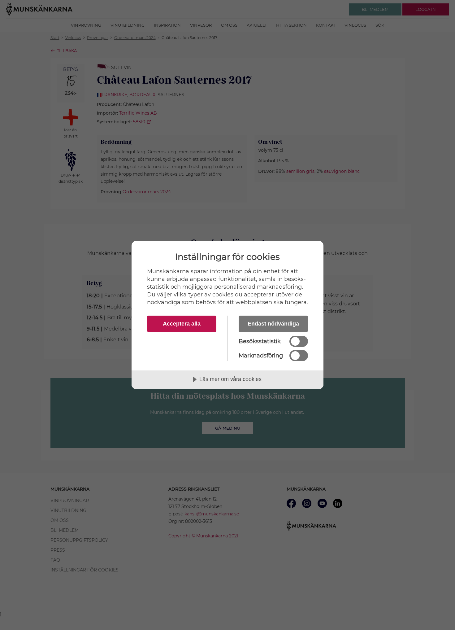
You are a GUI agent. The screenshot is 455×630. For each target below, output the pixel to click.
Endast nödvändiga (273, 324)
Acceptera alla (182, 324)
